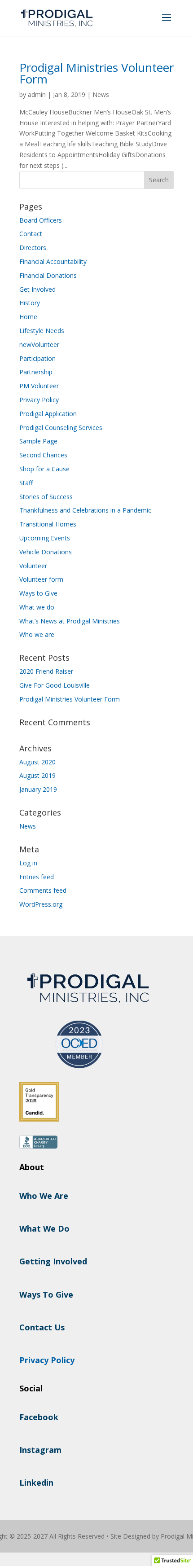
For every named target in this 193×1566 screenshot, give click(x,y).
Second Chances (43, 455)
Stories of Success (46, 496)
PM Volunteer (39, 386)
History (29, 302)
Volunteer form (41, 579)
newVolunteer (39, 344)
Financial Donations (48, 275)
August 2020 (37, 762)
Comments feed (42, 890)
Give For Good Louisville (54, 685)
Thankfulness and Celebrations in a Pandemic (85, 510)
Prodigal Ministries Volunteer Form (96, 73)
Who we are (36, 634)
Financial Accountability (53, 261)
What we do (36, 607)
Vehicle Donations (45, 552)
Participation (37, 358)
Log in (28, 863)
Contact (30, 233)
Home (28, 316)
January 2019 (38, 789)
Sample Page (38, 441)
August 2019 (37, 775)
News (100, 94)
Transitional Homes (47, 524)
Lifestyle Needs (41, 330)
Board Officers (40, 220)
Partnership (36, 372)
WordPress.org (40, 904)
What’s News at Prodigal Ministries (69, 621)
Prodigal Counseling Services (60, 427)
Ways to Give (38, 593)
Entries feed (36, 877)
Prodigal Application (48, 413)
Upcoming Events (44, 538)
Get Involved (37, 289)
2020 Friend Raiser (46, 671)
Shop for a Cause (44, 469)
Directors (32, 247)
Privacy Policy (39, 399)
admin (37, 94)
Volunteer (33, 565)
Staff (26, 482)
